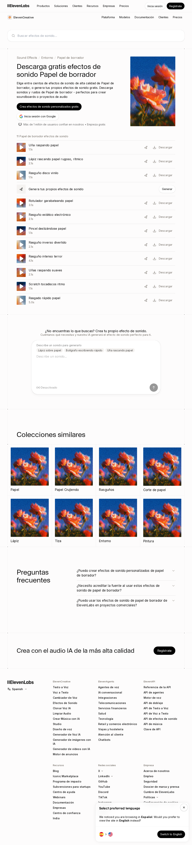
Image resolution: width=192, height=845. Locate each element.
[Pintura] (162, 521)
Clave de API (152, 729)
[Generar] (96, 189)
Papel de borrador (70, 58)
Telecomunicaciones (112, 703)
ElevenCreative (61, 681)
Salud (102, 713)
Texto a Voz (61, 687)
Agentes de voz (108, 687)
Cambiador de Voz (65, 697)
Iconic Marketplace (66, 776)
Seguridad (150, 781)
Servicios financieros (112, 708)
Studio (57, 724)
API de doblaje (153, 703)
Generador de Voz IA (66, 734)
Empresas (59, 807)
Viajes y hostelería (110, 729)
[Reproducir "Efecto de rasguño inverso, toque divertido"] (96, 244)
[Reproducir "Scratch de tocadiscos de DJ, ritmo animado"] (96, 286)
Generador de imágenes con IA (72, 741)
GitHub (102, 781)
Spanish (17, 689)
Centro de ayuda (64, 792)
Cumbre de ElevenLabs (159, 792)
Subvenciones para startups (72, 786)
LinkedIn (104, 776)
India (56, 818)
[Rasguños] (118, 469)
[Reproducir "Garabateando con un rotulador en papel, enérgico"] (96, 203)
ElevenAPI (149, 681)
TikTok (102, 797)
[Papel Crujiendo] (74, 469)
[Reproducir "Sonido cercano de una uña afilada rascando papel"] (96, 147)
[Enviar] (154, 387)
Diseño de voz (62, 729)
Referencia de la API (157, 687)
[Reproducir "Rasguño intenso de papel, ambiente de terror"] (96, 258)
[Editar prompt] (146, 147)
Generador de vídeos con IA (71, 749)
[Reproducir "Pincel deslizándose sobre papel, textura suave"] (96, 231)
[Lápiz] (30, 521)
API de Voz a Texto (156, 713)
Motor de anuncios (65, 754)
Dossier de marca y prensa (161, 786)
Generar (167, 189)
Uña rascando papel (120, 350)
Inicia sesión (155, 6)
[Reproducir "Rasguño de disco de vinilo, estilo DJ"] (96, 175)
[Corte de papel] (162, 470)
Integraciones (107, 697)
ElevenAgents (106, 681)
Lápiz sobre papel (49, 350)
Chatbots (104, 739)
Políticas (149, 797)
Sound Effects (27, 58)
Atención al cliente (110, 734)
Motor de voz (152, 697)
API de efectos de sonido (160, 718)
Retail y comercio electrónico (117, 724)
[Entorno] (118, 521)
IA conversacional (110, 692)
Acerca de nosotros (157, 771)
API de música (153, 724)
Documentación (63, 802)
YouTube (104, 786)
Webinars (59, 797)
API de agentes (154, 692)
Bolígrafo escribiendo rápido (84, 350)
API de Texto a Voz (156, 708)
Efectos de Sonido (65, 703)
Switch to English (171, 834)
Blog (56, 771)
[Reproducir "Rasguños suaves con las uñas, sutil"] (96, 272)
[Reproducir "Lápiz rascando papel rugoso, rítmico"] (96, 161)
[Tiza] (74, 521)
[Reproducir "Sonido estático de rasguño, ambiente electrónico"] (96, 217)
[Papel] (30, 469)
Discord (103, 792)
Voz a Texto (61, 692)
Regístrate (175, 6)
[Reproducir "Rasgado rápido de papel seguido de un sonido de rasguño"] (96, 300)
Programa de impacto (67, 781)
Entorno (47, 58)
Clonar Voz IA (62, 708)
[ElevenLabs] (18, 5)
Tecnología (105, 718)
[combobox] (99, 35)
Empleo (148, 776)
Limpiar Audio (62, 713)
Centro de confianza (66, 813)
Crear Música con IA (66, 718)
